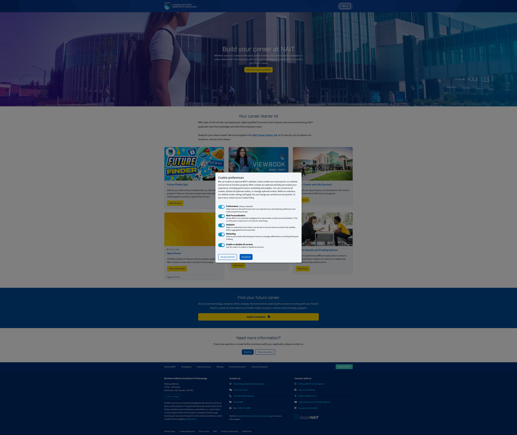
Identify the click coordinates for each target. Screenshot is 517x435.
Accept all (246, 257)
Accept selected (228, 257)
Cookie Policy (248, 197)
